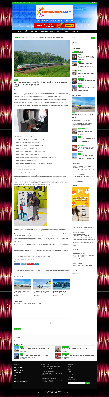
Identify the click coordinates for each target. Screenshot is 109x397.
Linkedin (37, 263)
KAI (15, 259)
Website (54, 321)
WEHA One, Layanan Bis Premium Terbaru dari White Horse (86, 73)
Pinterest (30, 263)
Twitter (92, 2)
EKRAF (36, 31)
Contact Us (28, 2)
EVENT (31, 31)
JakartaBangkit (76, 234)
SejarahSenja (75, 227)
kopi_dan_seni (76, 242)
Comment (16, 306)
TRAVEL (20, 31)
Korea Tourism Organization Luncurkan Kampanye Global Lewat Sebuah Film (86, 140)
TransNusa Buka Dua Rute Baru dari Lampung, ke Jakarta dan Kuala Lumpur (41, 293)
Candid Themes (67, 392)
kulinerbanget (75, 237)
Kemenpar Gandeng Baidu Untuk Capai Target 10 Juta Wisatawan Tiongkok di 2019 (86, 65)
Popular (74, 51)
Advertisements (33, 2)
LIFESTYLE (66, 31)
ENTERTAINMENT (75, 31)
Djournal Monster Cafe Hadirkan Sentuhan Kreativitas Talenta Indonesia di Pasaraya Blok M (83, 244)
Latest (80, 51)
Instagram (94, 2)
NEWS (25, 31)
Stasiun (21, 259)
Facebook (91, 2)
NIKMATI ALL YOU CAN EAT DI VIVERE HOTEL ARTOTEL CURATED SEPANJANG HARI (84, 239)
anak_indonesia (76, 231)
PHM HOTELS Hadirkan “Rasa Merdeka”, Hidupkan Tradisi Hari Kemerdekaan (86, 149)
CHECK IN (80, 128)
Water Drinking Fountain (26, 259)
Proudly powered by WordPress (44, 392)
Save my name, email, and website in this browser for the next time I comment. (30, 326)
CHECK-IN (52, 31)
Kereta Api (18, 259)
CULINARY (59, 31)
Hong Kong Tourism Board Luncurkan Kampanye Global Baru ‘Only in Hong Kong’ (60, 293)
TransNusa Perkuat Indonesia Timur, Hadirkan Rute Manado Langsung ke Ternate (21, 293)
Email (34, 321)
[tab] (75, 52)
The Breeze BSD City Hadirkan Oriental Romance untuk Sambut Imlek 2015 (86, 89)
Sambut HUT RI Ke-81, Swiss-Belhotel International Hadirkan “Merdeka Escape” (86, 132)
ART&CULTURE (44, 31)
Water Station (33, 259)
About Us (24, 2)
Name (15, 321)
